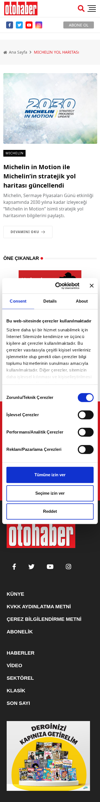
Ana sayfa (17, 52)
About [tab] (82, 301)
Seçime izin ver (50, 493)
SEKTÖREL (20, 678)
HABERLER (20, 653)
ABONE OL (78, 25)
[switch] (86, 414)
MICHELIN (14, 153)
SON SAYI (18, 703)
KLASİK (16, 690)
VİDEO (14, 665)
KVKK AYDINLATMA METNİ (39, 606)
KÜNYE (15, 594)
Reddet (50, 511)
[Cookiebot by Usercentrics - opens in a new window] (58, 285)
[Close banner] (92, 286)
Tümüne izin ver (50, 474)
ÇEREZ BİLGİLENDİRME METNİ (44, 619)
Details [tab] (50, 301)
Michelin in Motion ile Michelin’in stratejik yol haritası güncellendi (39, 175)
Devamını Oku (25, 231)
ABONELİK (20, 632)
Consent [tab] (18, 301)
